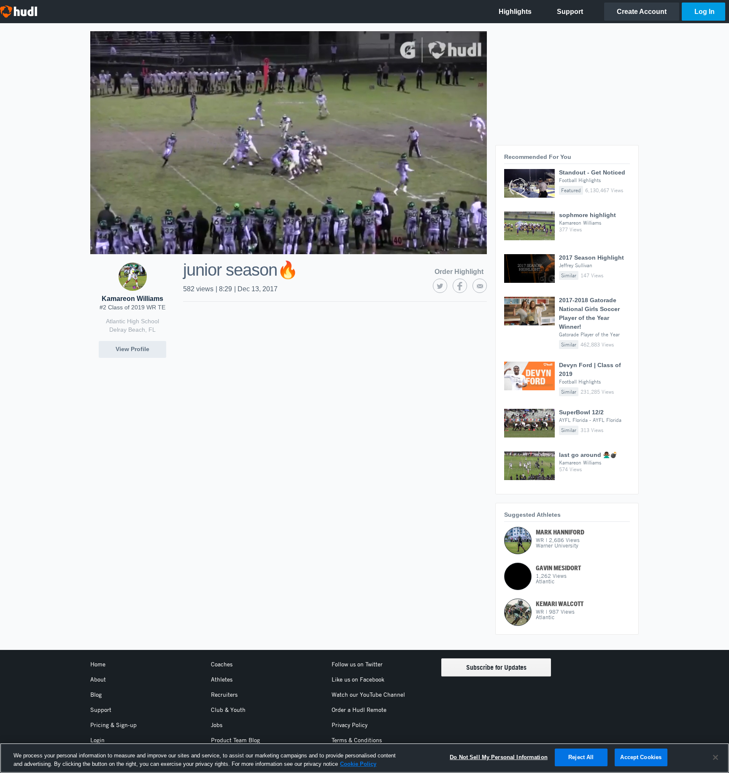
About (98, 679)
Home (97, 664)
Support (100, 709)
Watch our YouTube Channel (368, 694)
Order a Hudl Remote (359, 709)
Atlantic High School (132, 321)
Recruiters (224, 694)
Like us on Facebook (358, 679)
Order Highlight (459, 271)
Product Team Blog (235, 740)
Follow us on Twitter (357, 664)
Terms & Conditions (357, 740)
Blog (96, 694)
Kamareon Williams (132, 298)
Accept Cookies (641, 757)
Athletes (221, 679)
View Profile (132, 349)
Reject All (581, 757)
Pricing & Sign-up (113, 725)
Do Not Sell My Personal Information (499, 757)
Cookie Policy (358, 764)
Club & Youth (228, 709)
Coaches (221, 664)
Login (97, 740)
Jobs (216, 725)
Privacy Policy (349, 725)
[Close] (715, 757)
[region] (364, 758)
